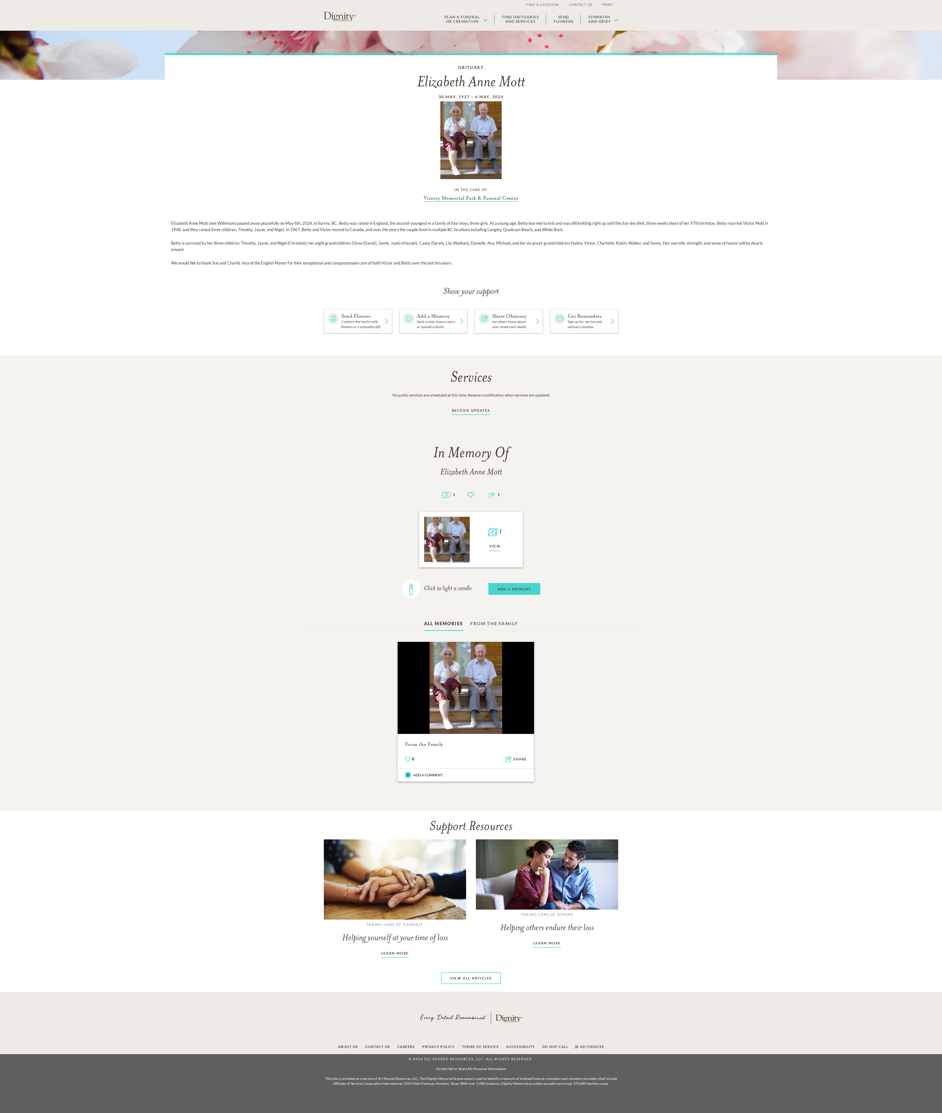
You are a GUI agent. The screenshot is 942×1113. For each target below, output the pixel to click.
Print (608, 5)
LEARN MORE (395, 953)
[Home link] (340, 17)
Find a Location (542, 5)
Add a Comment (428, 775)
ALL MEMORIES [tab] (443, 623)
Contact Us (580, 5)
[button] (466, 19)
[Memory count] (446, 494)
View (495, 546)
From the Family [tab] (494, 623)
